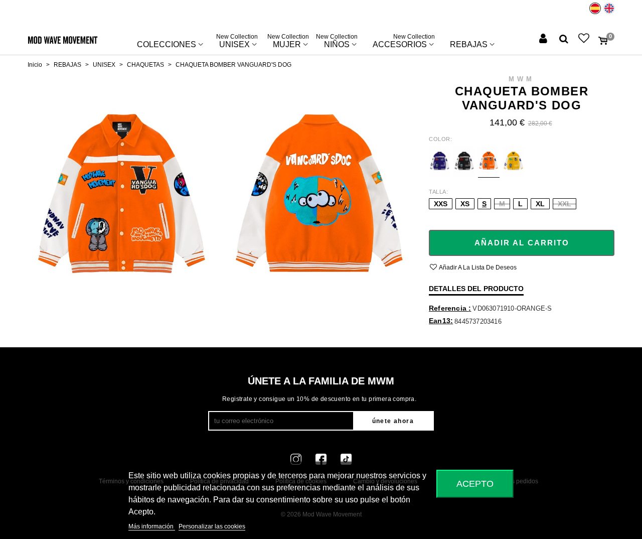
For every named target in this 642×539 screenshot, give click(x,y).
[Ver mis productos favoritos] (584, 39)
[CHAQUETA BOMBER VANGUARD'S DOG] (122, 199)
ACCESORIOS (404, 42)
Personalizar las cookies (212, 526)
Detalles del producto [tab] (476, 289)
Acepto (475, 483)
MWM (522, 79)
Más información (151, 526)
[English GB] (609, 8)
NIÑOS (337, 42)
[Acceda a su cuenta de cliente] (544, 39)
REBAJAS (469, 44)
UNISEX (237, 42)
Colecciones (166, 44)
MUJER (288, 42)
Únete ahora (393, 421)
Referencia (448, 308)
